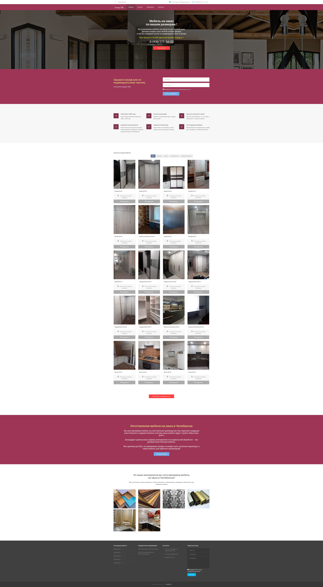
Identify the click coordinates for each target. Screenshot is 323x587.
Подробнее (125, 201)
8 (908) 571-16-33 (161, 41)
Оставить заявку (161, 454)
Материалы (150, 7)
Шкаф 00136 (120, 562)
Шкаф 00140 (120, 549)
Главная (130, 7)
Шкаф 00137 (120, 559)
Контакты (161, 7)
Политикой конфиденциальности (181, 89)
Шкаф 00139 (120, 552)
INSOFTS (168, 584)
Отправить (192, 574)
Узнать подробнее (171, 94)
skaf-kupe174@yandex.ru (172, 554)
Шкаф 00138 (120, 556)
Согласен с (177, 89)
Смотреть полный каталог (162, 396)
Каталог (140, 7)
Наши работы (161, 48)
